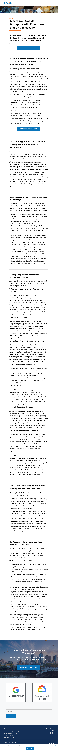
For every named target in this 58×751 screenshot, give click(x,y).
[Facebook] (50, 733)
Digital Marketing (8, 735)
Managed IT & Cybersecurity (11, 731)
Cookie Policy (52, 745)
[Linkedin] (53, 733)
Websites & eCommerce (10, 733)
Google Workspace (9, 737)
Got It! (29, 748)
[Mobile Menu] (54, 2)
